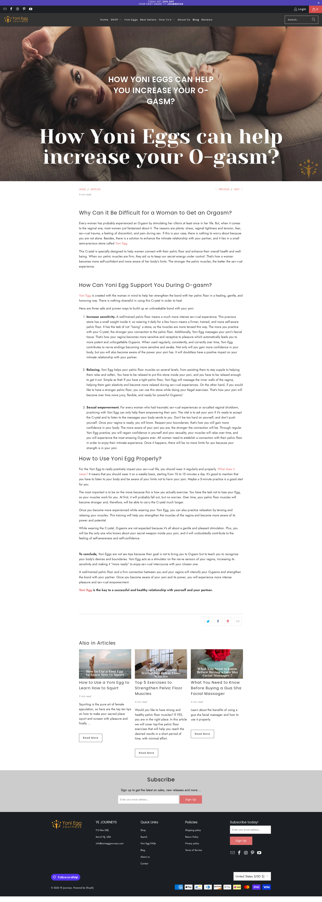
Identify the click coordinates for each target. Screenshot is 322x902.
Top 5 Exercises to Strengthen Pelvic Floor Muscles (158, 688)
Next (237, 189)
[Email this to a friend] (238, 621)
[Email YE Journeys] (5, 9)
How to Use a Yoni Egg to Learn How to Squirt (104, 685)
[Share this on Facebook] (218, 621)
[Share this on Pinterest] (228, 621)
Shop (143, 830)
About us (145, 857)
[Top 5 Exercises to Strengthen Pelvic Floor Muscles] (161, 664)
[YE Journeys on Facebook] (11, 9)
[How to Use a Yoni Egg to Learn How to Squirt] (105, 664)
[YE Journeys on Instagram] (17, 9)
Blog (143, 850)
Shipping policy (193, 830)
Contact (144, 863)
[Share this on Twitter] (208, 621)
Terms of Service (193, 850)
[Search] (313, 20)
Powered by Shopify (83, 888)
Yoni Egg (121, 243)
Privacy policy (192, 843)
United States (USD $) (250, 876)
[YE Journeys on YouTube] (30, 9)
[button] (116, 20)
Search (144, 837)
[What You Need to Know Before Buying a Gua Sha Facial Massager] (217, 664)
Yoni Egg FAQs (148, 843)
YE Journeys (66, 888)
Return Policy (191, 837)
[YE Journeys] (16, 20)
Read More (90, 738)
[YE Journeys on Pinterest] (24, 9)
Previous (223, 189)
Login (302, 9)
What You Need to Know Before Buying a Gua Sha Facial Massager (216, 688)
